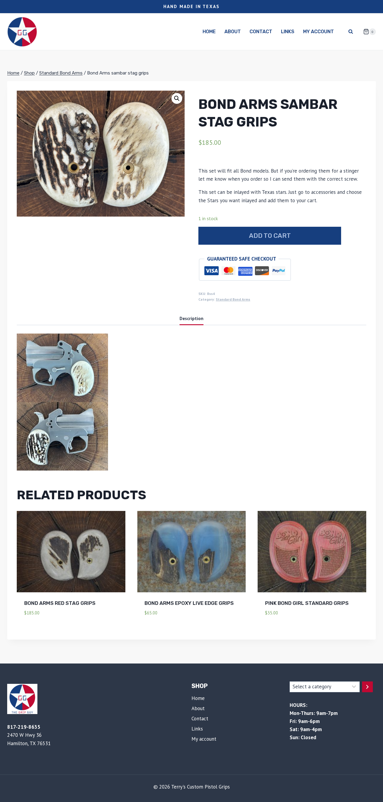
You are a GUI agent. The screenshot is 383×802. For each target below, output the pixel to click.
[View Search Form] (350, 31)
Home (209, 31)
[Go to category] (367, 686)
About (232, 31)
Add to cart (270, 235)
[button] (176, 98)
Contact (261, 31)
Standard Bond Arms (233, 299)
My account (318, 31)
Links (287, 31)
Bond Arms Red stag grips (59, 603)
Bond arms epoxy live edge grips (189, 603)
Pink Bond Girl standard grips (307, 603)
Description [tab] (191, 318)
